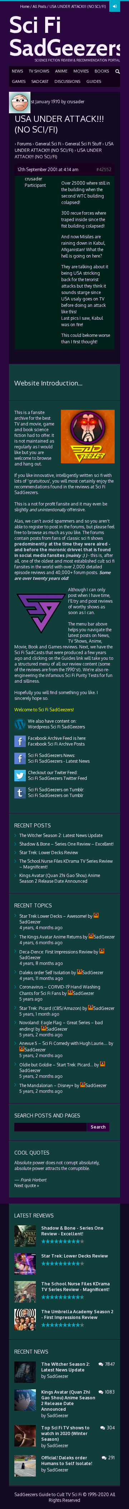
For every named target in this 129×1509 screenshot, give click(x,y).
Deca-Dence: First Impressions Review (55, 952)
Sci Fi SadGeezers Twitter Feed (56, 778)
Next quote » (26, 1185)
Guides (93, 81)
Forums (24, 143)
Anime (61, 71)
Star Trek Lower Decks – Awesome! (53, 916)
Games (18, 81)
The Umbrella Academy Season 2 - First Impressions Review (77, 1314)
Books (102, 71)
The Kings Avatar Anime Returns (50, 937)
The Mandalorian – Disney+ (46, 1085)
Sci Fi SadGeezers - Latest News (58, 761)
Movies (81, 71)
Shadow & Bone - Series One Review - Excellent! (72, 1230)
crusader (75, 101)
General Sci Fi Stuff (83, 143)
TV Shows (39, 71)
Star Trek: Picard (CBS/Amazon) (50, 1008)
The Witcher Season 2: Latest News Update (60, 835)
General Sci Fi (48, 143)
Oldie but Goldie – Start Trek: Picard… (56, 1064)
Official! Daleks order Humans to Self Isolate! (66, 1460)
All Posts (39, 6)
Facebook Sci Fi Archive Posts (55, 744)
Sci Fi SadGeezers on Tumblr (54, 795)
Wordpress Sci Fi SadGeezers (55, 726)
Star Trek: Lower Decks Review (48, 852)
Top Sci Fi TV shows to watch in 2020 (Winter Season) (65, 1433)
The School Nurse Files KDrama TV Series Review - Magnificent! (75, 1286)
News (17, 71)
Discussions (67, 81)
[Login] (114, 6)
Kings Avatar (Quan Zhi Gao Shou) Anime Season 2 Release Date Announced (59, 878)
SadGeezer (57, 1376)
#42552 (103, 169)
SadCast (40, 81)
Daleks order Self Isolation (44, 972)
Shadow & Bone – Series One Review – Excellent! (66, 844)
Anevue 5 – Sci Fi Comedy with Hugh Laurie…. (63, 1043)
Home (24, 6)
